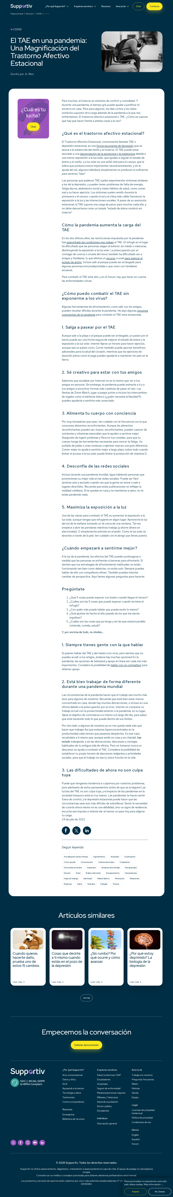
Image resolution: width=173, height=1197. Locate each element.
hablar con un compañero (126, 665)
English (135, 1134)
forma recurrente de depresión (114, 146)
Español (136, 1139)
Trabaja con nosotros (142, 1075)
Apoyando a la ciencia (73, 1088)
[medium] (35, 1142)
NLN (64, 1083)
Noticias (136, 1088)
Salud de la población (107, 1101)
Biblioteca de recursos (73, 1118)
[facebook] (20, 1142)
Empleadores (103, 1079)
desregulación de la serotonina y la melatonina (107, 154)
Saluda (135, 1092)
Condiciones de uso (141, 1122)
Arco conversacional (72, 1075)
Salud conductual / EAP (109, 1075)
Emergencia (68, 1114)
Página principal (17, 14)
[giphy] (28, 1142)
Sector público (104, 1106)
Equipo (135, 1097)
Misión (135, 1083)
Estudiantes (103, 1110)
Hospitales (102, 1083)
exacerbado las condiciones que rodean (90, 242)
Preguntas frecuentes (143, 1079)
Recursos (29, 14)
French (135, 1143)
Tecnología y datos (71, 1092)
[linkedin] (42, 1142)
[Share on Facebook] (66, 830)
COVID (39, 14)
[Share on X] (76, 830)
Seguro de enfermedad (108, 1088)
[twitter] (13, 1142)
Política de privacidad (142, 1117)
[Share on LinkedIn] (87, 830)
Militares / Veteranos (107, 1097)
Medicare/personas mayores (111, 1092)
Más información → (153, 1184)
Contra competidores (73, 1101)
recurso (110, 258)
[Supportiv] (21, 6)
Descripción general (107, 1123)
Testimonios (68, 1097)
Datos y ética (69, 1079)
